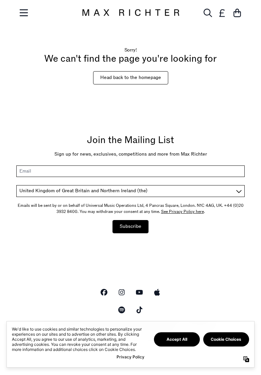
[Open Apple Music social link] (157, 292)
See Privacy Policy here (182, 211)
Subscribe (130, 226)
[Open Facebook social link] (104, 292)
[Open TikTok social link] (139, 309)
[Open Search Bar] (207, 13)
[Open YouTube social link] (139, 292)
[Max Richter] (130, 12)
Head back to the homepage (130, 77)
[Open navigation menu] (23, 12)
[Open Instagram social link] (121, 292)
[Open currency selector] (222, 12)
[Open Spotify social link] (121, 309)
